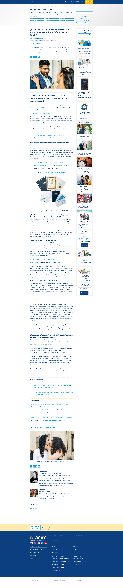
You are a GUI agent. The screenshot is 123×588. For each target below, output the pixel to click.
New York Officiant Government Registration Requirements (50, 165)
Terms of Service (35, 580)
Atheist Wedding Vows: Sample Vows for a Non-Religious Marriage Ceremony (51, 506)
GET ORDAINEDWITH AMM (35, 527)
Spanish (77, 22)
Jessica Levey (34, 38)
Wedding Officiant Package (58, 540)
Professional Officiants (87, 20)
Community (62, 18)
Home (31, 6)
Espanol (82, 22)
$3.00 (82, 238)
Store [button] (77, 1)
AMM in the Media (77, 561)
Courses (32, 558)
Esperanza (41, 38)
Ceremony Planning (35, 20)
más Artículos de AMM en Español (45, 427)
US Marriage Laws (56, 570)
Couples (77, 18)
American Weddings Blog (36, 549)
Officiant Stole (55, 549)
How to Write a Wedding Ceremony (61, 558)
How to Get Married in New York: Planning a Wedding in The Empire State (51, 417)
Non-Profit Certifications (79, 538)
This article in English (36, 43)
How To (47, 18)
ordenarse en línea (54, 219)
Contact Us (76, 549)
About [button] (66, 1)
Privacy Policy (78, 580)
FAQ (74, 552)
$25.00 (88, 241)
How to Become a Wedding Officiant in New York (47, 138)
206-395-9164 (43, 546)
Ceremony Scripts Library (58, 564)
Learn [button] (72, 1)
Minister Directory (34, 555)
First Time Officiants (64, 20)
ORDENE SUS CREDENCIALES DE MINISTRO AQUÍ (52, 172)
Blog (63, 1)
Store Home (55, 552)
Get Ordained (89, 1)
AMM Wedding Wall (34, 552)
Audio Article (78, 20)
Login (83, 1)
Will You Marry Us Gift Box (58, 543)
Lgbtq (86, 22)
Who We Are (76, 546)
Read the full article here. (61, 461)
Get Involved (76, 564)
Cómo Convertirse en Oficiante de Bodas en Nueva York (49, 135)
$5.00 (88, 238)
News (32, 18)
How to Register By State (58, 567)
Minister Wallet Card (57, 546)
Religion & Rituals (49, 20)
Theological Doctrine (78, 543)
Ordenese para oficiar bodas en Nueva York (43, 259)
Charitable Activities (78, 558)
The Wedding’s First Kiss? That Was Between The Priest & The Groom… (49, 509)
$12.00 (82, 241)
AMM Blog (35, 6)
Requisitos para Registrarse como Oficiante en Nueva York (50, 162)
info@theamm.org (34, 546)
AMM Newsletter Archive (79, 540)
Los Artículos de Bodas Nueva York (51, 421)
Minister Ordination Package (59, 538)
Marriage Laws (83, 18)
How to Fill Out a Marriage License (60, 561)
